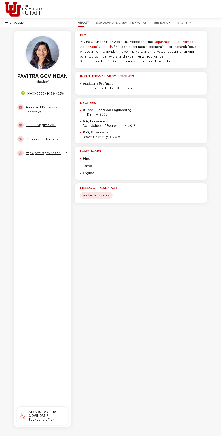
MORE (183, 22)
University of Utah (98, 47)
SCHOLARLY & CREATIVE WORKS (121, 22)
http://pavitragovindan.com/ (45, 153)
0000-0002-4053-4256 (45, 93)
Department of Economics (174, 42)
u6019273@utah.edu (41, 125)
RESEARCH (162, 22)
